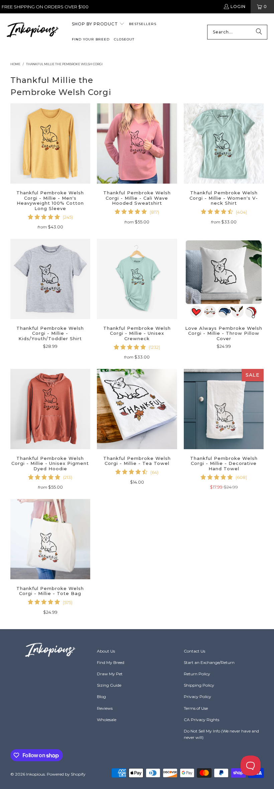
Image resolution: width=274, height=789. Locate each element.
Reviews (105, 708)
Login (238, 6)
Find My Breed (110, 662)
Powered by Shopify (66, 774)
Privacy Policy (197, 696)
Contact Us (194, 651)
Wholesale (106, 719)
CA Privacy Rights (201, 719)
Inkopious (35, 774)
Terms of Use (196, 708)
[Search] (259, 32)
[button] (98, 24)
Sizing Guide (109, 685)
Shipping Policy (199, 685)
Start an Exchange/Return (209, 662)
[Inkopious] (32, 31)
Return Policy (197, 673)
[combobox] (237, 32)
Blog (101, 696)
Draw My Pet (110, 673)
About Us (106, 651)
